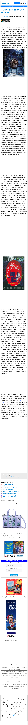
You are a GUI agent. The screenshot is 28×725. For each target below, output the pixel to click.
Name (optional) (14, 563)
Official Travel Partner (11, 640)
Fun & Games (7, 6)
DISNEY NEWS (4, 499)
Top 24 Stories (21, 6)
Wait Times (14, 6)
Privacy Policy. (14, 715)
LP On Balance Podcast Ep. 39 (10, 495)
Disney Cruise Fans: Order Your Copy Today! (14, 597)
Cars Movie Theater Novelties (10, 488)
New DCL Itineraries (8, 484)
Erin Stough (5, 16)
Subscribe (17, 3)
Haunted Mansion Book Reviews (13, 11)
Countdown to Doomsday (9, 493)
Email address (14, 568)
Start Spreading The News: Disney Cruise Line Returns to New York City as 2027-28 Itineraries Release (14, 686)
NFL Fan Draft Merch (8, 489)
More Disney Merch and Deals (14, 538)
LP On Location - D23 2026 (9, 497)
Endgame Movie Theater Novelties (11, 486)
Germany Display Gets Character (11, 491)
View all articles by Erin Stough (11, 477)
